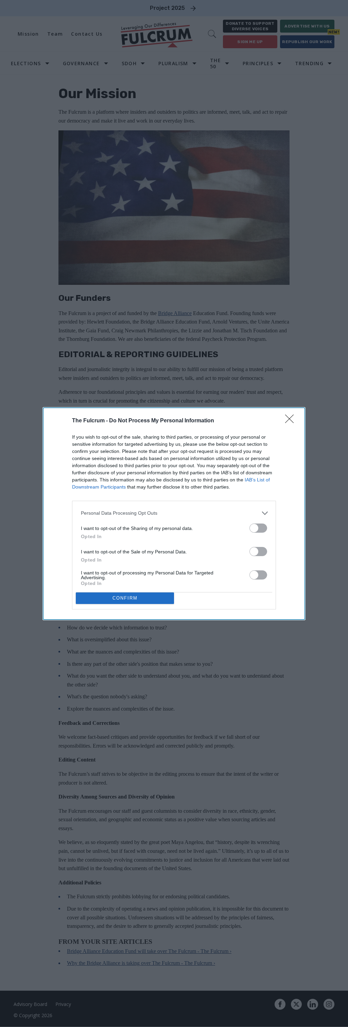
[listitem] (174, 513)
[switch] (258, 528)
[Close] (291, 421)
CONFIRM (125, 598)
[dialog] (174, 514)
